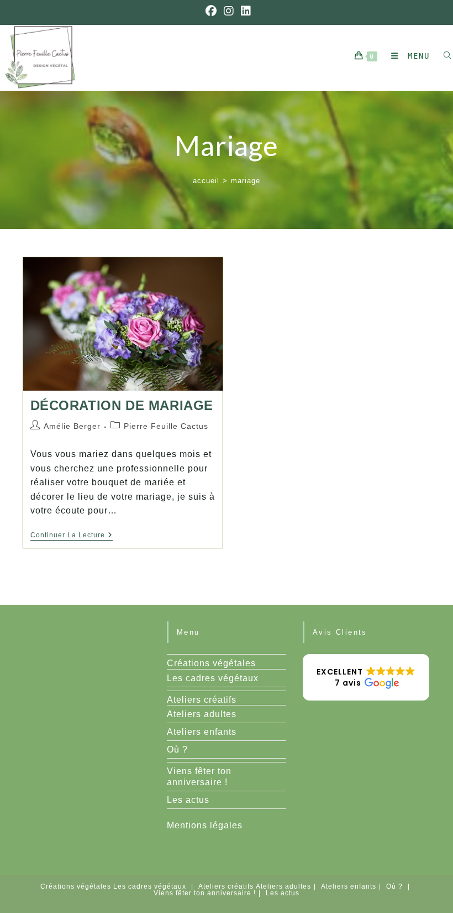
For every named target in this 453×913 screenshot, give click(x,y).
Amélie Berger (72, 426)
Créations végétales (211, 663)
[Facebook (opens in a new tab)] (211, 11)
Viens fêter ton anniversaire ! (205, 893)
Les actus (188, 800)
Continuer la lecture (71, 536)
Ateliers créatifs (201, 699)
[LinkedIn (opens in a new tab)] (244, 11)
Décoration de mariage (122, 405)
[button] (366, 677)
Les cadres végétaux (213, 678)
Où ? (177, 749)
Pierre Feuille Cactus (166, 426)
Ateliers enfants (201, 731)
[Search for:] (443, 55)
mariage (245, 181)
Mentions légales (205, 825)
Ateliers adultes (201, 714)
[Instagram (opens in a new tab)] (229, 11)
